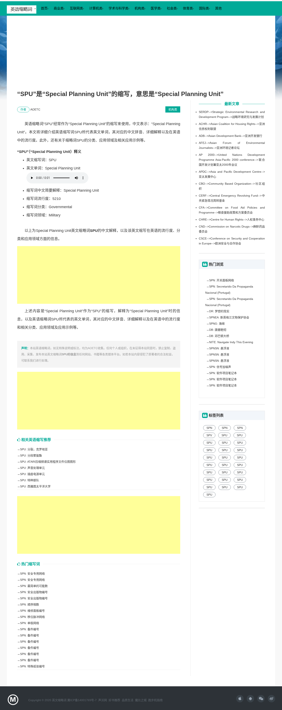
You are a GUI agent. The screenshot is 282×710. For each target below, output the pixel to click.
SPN (209, 428)
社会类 (172, 8)
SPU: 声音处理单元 (32, 467)
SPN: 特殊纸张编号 (32, 666)
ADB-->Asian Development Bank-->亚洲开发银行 (230, 135)
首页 (44, 8)
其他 (218, 8)
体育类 (188, 8)
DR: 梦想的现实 (219, 311)
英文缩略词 (59, 700)
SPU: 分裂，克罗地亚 (34, 449)
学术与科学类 (118, 8)
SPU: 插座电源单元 (32, 474)
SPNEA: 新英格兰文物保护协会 (229, 317)
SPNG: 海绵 (217, 323)
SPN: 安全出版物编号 (34, 592)
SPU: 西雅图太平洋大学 (35, 486)
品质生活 (127, 700)
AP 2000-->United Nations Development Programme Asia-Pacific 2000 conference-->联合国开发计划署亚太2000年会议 (232, 159)
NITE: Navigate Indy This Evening (231, 342)
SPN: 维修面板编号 (32, 610)
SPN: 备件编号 (29, 629)
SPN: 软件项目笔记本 (223, 373)
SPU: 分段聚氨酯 (31, 455)
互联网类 (76, 8)
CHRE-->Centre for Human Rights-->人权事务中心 (231, 219)
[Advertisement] (141, 57)
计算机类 (95, 8)
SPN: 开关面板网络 (221, 280)
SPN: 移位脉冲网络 (32, 616)
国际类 (204, 8)
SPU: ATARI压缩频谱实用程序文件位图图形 (48, 461)
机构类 (140, 8)
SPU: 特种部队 (29, 480)
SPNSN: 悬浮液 (219, 348)
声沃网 (102, 700)
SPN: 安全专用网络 (32, 573)
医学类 (156, 8)
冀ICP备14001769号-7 (82, 700)
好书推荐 (114, 700)
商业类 (59, 8)
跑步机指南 (155, 700)
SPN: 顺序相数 (29, 604)
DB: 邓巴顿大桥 (219, 336)
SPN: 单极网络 (29, 623)
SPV (209, 435)
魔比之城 (141, 700)
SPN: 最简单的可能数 (34, 586)
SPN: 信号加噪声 (220, 366)
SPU (224, 435)
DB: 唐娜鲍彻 (217, 329)
